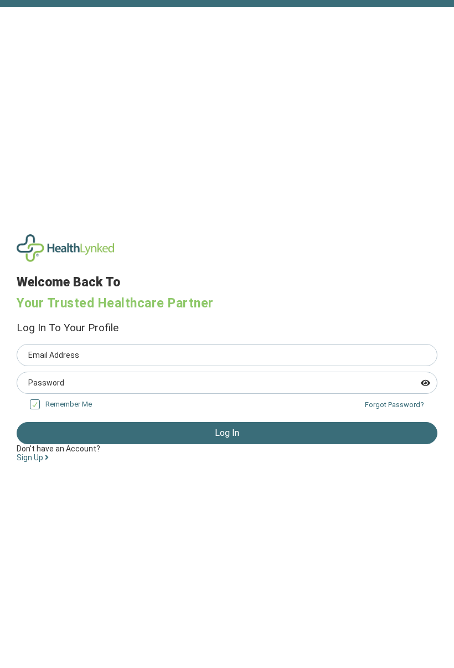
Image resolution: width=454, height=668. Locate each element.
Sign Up (31, 457)
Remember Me (68, 404)
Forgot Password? (394, 404)
